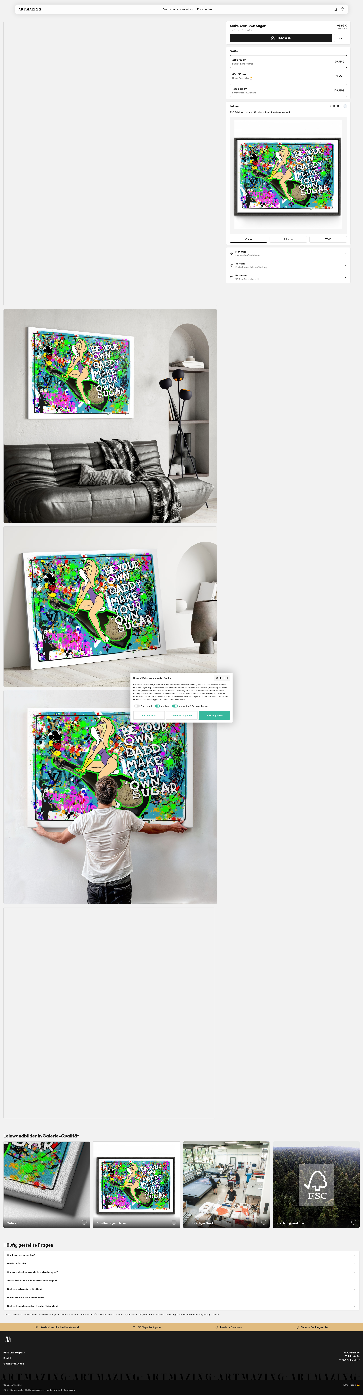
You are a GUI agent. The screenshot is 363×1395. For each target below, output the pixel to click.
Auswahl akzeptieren (182, 715)
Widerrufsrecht (54, 1389)
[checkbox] (142, 706)
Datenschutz (16, 1389)
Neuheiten (186, 9)
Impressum (69, 1389)
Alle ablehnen (149, 715)
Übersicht (223, 678)
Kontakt (7, 1358)
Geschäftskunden (13, 1363)
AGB (5, 1389)
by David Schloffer (242, 30)
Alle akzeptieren (214, 715)
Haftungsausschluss (35, 1389)
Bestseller (168, 9)
